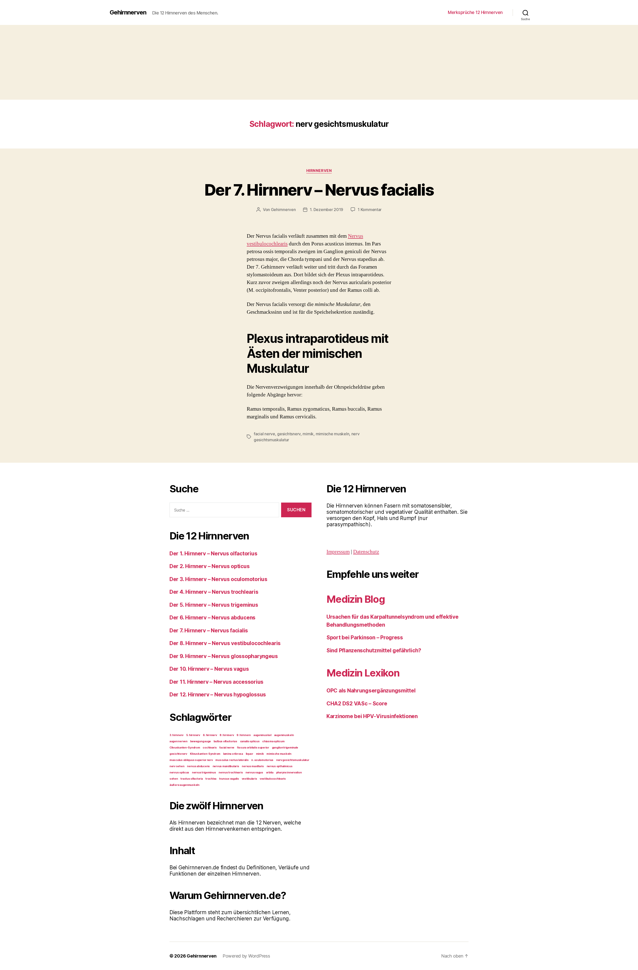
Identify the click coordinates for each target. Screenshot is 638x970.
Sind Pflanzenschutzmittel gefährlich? (373, 650)
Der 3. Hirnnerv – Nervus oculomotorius (218, 579)
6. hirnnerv (210, 735)
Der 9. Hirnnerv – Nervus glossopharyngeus (223, 656)
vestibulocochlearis (273, 778)
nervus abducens (198, 766)
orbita (269, 772)
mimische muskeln (332, 433)
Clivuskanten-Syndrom (184, 747)
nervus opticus (179, 772)
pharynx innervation (289, 772)
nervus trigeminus (204, 772)
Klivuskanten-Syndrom (205, 753)
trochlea (210, 778)
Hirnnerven (319, 170)
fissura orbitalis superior (253, 747)
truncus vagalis (229, 778)
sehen (173, 778)
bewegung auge (200, 741)
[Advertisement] (319, 62)
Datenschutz (366, 551)
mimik (308, 433)
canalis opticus (250, 741)
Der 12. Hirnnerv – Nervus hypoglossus (217, 694)
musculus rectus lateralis (231, 760)
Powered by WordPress (246, 956)
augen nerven (178, 741)
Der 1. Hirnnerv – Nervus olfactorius (213, 553)
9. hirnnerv (244, 735)
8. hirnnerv (227, 735)
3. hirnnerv (176, 735)
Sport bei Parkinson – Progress (364, 637)
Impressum (338, 551)
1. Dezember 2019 (326, 209)
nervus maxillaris (253, 766)
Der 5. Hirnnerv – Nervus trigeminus (213, 605)
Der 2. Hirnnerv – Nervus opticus (209, 566)
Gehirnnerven (128, 12)
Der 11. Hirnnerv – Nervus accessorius (216, 682)
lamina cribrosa (233, 753)
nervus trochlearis (231, 772)
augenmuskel (262, 735)
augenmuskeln (284, 735)
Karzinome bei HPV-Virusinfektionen (372, 716)
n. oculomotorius (262, 760)
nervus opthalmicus (280, 766)
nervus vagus (254, 772)
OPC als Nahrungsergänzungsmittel (370, 690)
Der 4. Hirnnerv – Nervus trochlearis (213, 592)
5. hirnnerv (193, 735)
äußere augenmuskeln (184, 785)
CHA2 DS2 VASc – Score (356, 703)
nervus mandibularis (226, 766)
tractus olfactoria (191, 778)
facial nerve (264, 433)
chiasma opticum (273, 741)
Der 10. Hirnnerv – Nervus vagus (209, 669)
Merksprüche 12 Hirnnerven (475, 12)
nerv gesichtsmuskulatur (292, 760)
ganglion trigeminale (285, 747)
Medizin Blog (355, 599)
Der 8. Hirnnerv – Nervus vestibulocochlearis (225, 643)
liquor (249, 753)
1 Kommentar (370, 209)
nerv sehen (176, 766)
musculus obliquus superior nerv (191, 760)
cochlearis (210, 747)
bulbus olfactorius (225, 741)
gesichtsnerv (289, 433)
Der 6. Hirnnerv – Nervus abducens (212, 617)
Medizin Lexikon (362, 673)
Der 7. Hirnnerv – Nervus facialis (319, 189)
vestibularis (249, 778)
